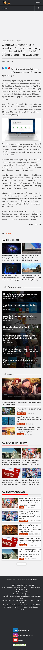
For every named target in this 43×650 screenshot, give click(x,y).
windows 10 (10, 233)
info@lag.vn (26, 594)
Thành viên (37, 3)
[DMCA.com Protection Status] (20, 645)
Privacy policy (32, 579)
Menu (5, 8)
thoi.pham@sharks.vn (22, 600)
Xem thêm (22, 564)
